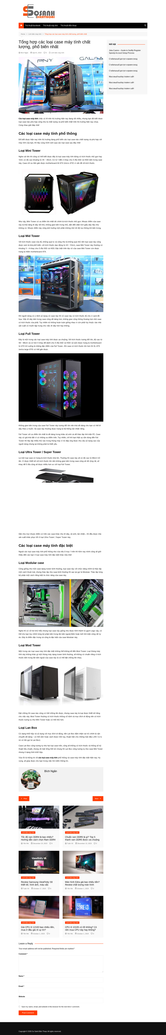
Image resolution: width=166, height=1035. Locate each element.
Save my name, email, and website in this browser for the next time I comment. (50, 1007)
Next (96, 799)
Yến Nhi (26, 843)
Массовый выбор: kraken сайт (121, 77)
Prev (25, 799)
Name (21, 976)
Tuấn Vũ (70, 843)
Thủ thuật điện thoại (68, 25)
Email (21, 986)
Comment (23, 954)
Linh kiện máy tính (57, 53)
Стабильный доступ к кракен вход (123, 59)
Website (22, 996)
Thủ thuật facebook (32, 25)
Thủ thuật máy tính (50, 25)
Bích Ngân (24, 53)
